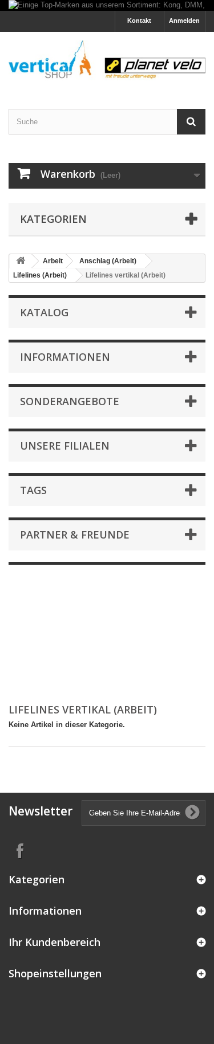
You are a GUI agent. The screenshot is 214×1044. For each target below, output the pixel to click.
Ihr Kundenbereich (54, 942)
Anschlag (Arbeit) (107, 261)
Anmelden (184, 20)
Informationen (65, 357)
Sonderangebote (69, 401)
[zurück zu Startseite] (20, 261)
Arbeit (53, 261)
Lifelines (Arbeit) (40, 275)
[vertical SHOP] (107, 60)
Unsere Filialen (65, 445)
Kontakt (139, 20)
